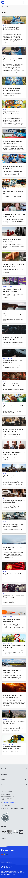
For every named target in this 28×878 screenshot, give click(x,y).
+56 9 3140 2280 (5, 806)
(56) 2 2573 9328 (7, 799)
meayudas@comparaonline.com (11, 802)
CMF (2, 859)
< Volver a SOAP (4, 6)
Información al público (6, 862)
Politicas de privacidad (10, 859)
